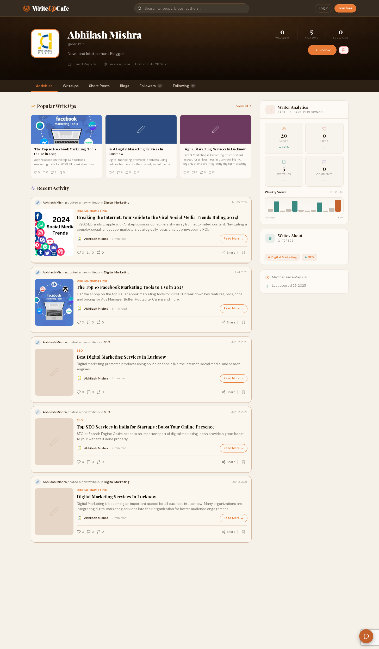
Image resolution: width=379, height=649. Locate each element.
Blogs (124, 85)
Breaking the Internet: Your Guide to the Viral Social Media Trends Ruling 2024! (157, 217)
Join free (345, 8)
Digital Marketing (92, 211)
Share (231, 252)
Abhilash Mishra (96, 239)
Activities (44, 85)
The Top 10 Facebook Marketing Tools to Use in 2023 (130, 287)
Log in (323, 8)
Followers (150, 85)
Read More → (234, 239)
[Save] (243, 252)
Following (183, 85)
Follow (325, 50)
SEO (80, 350)
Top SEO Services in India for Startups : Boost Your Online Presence (146, 427)
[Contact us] (366, 636)
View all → (244, 106)
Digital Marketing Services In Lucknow (116, 496)
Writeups (71, 85)
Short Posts (99, 85)
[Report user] (344, 50)
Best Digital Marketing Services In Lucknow (121, 357)
